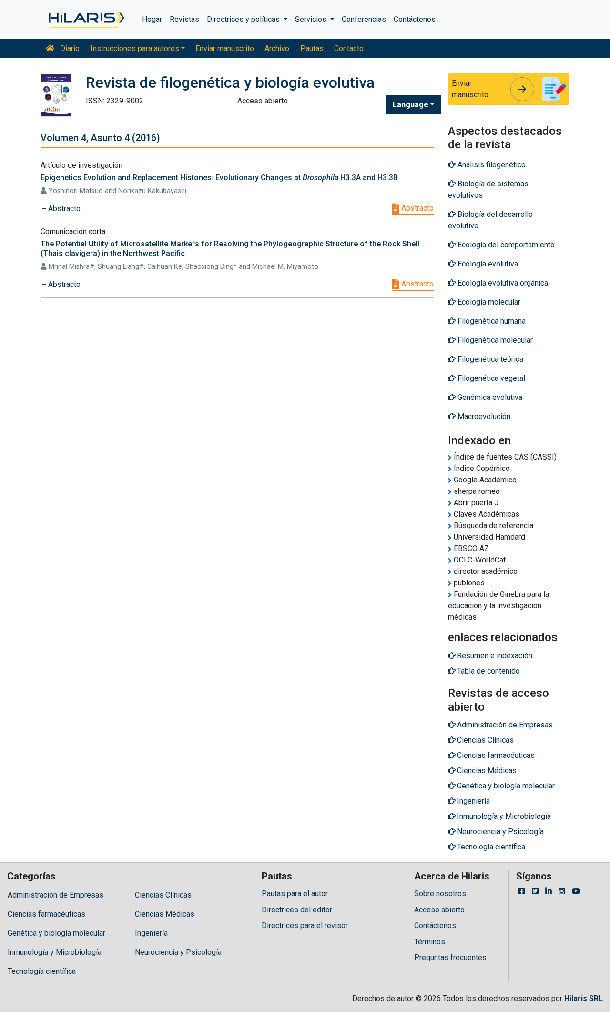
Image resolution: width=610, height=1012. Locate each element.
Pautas (312, 48)
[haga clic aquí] (86, 19)
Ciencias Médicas (164, 914)
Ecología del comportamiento (505, 244)
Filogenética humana (491, 321)
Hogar (152, 19)
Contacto (349, 48)
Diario (69, 48)
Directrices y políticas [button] (244, 19)
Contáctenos (415, 19)
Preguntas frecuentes (450, 957)
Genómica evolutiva (489, 397)
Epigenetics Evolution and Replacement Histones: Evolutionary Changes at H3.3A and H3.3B (219, 177)
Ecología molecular (488, 302)
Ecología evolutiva (487, 263)
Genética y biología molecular (56, 933)
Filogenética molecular (494, 340)
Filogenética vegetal (490, 378)
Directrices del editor (297, 909)
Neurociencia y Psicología (178, 952)
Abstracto (416, 208)
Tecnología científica (42, 971)
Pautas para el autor (295, 893)
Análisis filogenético (491, 164)
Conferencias (364, 19)
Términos (429, 941)
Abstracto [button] (63, 208)
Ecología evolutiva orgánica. (502, 282)
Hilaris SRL (583, 998)
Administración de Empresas (55, 895)
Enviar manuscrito (224, 48)
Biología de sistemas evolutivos (488, 189)
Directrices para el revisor (305, 925)
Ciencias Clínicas (163, 895)
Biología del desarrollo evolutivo (490, 220)
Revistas (184, 19)
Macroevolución (483, 416)
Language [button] (410, 104)
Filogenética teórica (489, 359)
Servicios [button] (311, 19)
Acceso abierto (439, 909)
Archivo (276, 48)
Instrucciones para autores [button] (135, 48)
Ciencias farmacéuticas (46, 914)
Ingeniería (151, 933)
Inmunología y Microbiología (55, 952)
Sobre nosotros (440, 893)
